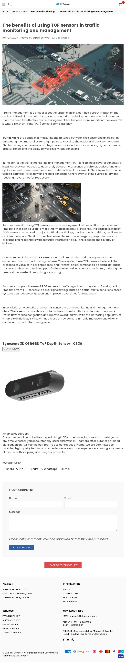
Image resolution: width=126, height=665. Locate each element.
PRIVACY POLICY (10, 628)
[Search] (10, 4)
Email (67, 498)
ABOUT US (68, 589)
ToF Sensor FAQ (71, 601)
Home (5, 11)
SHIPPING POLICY (11, 620)
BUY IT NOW (11, 349)
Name (13, 498)
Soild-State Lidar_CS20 (14, 589)
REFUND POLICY (10, 624)
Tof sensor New (19, 11)
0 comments (62, 37)
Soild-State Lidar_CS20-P (16, 597)
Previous (11, 473)
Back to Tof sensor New (63, 565)
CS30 (17, 463)
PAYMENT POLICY (11, 616)
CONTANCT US (70, 593)
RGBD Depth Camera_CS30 (17, 593)
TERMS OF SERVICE (11, 632)
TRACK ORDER (70, 597)
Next (117, 473)
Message (15, 512)
